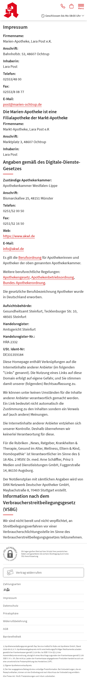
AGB (5, 629)
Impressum (10, 598)
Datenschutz (10, 605)
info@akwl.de (13, 248)
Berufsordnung (29, 257)
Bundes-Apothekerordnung (24, 282)
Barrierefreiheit (12, 636)
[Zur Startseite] (12, 10)
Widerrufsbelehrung (15, 621)
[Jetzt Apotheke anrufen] (63, 6)
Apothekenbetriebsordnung (52, 277)
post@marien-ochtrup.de (22, 104)
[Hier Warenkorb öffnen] (72, 6)
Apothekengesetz (16, 277)
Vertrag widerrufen (29, 572)
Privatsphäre (10, 613)
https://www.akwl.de (19, 236)
